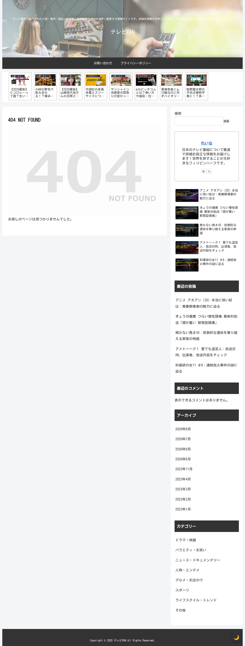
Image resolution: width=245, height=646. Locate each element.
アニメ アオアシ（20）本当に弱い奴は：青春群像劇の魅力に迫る (203, 303)
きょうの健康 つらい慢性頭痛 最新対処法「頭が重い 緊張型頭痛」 (206, 319)
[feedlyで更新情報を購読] (204, 171)
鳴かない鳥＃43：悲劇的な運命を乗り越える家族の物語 (206, 335)
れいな (206, 143)
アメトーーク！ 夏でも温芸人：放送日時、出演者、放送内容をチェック (205, 352)
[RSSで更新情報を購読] (209, 171)
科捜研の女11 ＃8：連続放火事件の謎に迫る (206, 368)
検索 (178, 113)
